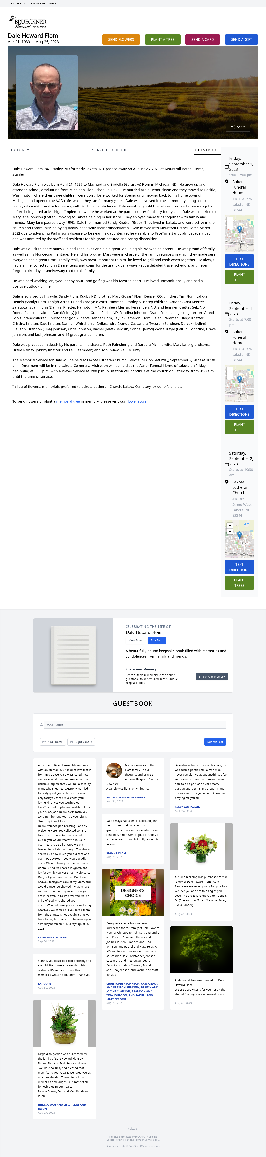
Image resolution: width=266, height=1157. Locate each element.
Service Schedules (112, 150)
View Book (135, 640)
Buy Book (157, 640)
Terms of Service (144, 1139)
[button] (239, 229)
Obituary (19, 150)
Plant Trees (239, 277)
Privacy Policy (122, 1139)
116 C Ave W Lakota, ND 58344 (242, 204)
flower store (136, 401)
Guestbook (207, 150)
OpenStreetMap (137, 1146)
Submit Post (215, 742)
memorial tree (68, 401)
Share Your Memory (212, 676)
